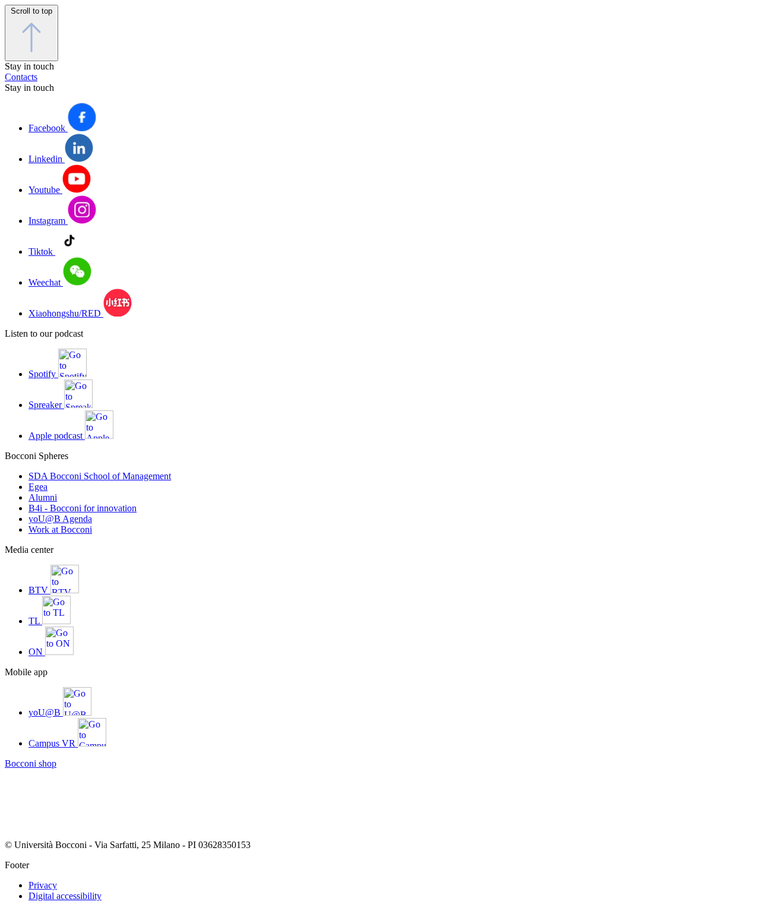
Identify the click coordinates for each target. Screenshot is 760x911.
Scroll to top (31, 11)
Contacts (21, 77)
